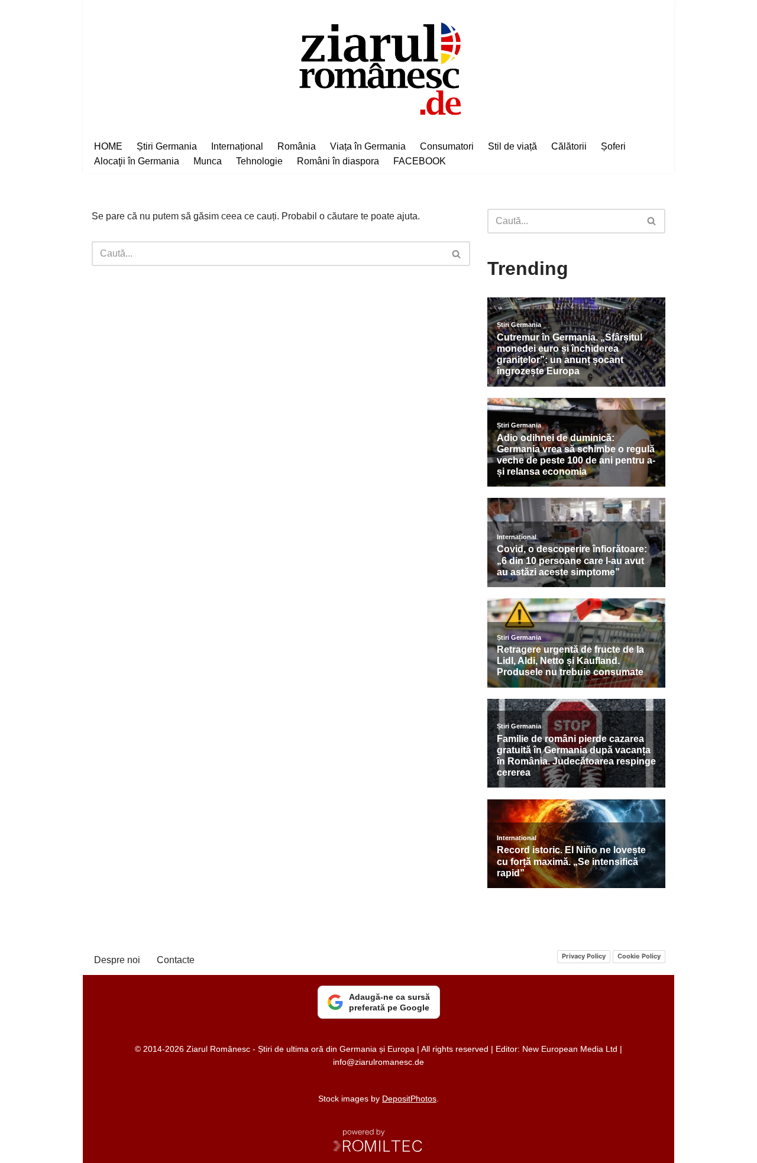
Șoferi (613, 146)
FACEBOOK (419, 161)
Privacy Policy (584, 956)
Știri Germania (167, 146)
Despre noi (117, 960)
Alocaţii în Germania (136, 161)
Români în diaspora (338, 161)
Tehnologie (259, 161)
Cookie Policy (639, 956)
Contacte (176, 960)
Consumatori (447, 146)
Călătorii (569, 146)
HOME (108, 146)
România (296, 146)
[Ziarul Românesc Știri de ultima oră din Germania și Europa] (379, 67)
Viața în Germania (368, 146)
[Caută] (457, 253)
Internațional (237, 146)
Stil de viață (512, 146)
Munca (207, 161)
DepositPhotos (409, 1098)
